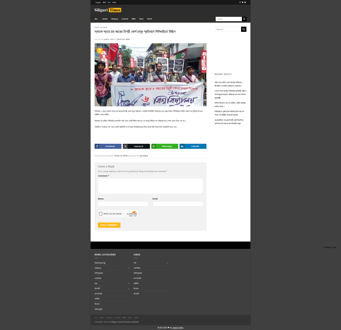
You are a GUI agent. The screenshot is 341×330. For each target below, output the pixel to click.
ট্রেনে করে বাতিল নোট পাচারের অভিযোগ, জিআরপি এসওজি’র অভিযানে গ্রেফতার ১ (228, 84)
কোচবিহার (104, 19)
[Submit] (244, 19)
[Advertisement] (215, 10)
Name (101, 198)
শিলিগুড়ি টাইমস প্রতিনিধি (123, 39)
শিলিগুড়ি (105, 27)
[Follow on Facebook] (240, 2)
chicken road (330, 247)
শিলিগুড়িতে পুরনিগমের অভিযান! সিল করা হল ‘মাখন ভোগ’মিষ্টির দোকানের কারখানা (229, 113)
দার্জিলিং (134, 19)
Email (155, 198)
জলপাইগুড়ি (125, 19)
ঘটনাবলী (149, 19)
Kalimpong (100, 262)
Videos (98, 267)
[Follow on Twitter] (242, 2)
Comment (103, 176)
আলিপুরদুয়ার (114, 19)
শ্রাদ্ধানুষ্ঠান (98, 309)
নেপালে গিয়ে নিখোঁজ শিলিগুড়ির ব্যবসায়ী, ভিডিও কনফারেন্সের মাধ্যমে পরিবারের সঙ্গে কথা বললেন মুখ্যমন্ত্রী (230, 94)
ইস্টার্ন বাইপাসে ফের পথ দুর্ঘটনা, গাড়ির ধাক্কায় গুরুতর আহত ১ (230, 104)
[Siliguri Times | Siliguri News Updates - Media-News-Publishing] (108, 10)
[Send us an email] (245, 2)
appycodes (178, 327)
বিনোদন (141, 19)
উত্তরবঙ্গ (97, 27)
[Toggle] (128, 268)
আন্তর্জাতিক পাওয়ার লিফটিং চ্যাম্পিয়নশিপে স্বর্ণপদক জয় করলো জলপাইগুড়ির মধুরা (229, 122)
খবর (96, 19)
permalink (144, 156)
